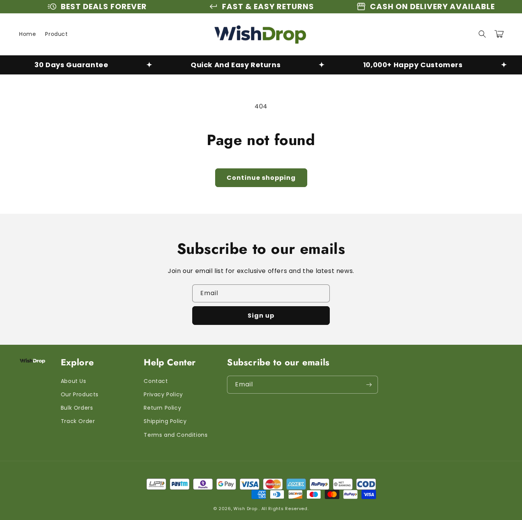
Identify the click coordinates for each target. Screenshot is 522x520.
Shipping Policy (165, 421)
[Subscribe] (369, 385)
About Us (73, 381)
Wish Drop (245, 508)
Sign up (261, 315)
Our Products (80, 394)
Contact (156, 381)
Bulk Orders (77, 408)
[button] (482, 34)
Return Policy (162, 408)
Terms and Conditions (176, 435)
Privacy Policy (163, 394)
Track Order (78, 421)
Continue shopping (261, 177)
